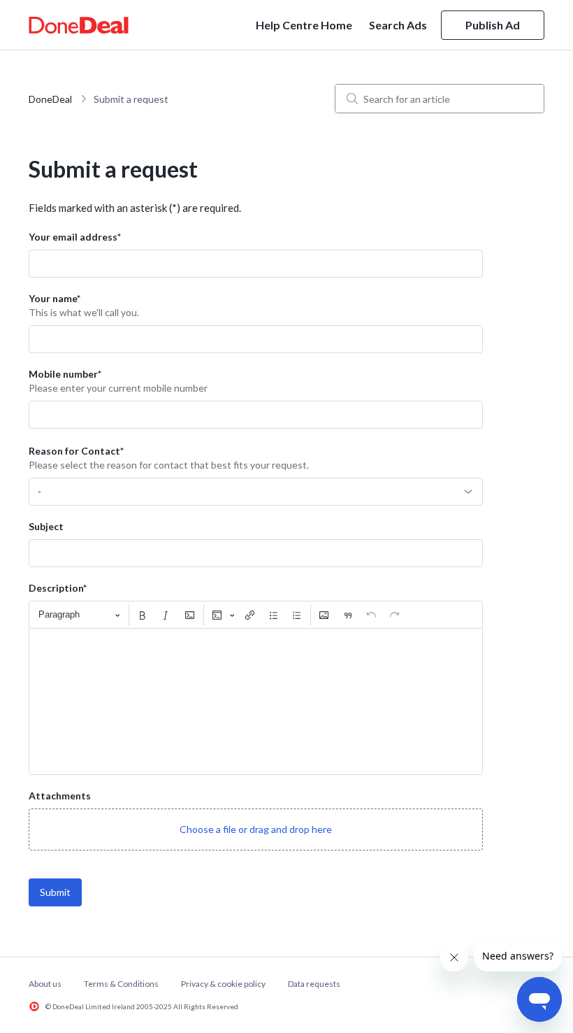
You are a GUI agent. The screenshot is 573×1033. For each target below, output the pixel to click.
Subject (46, 526)
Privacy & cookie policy (223, 983)
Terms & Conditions (121, 983)
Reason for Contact (76, 451)
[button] (256, 829)
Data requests (314, 983)
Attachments (60, 796)
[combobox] (256, 492)
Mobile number (65, 374)
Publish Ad (492, 24)
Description (58, 588)
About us (45, 983)
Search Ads (398, 24)
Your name (54, 298)
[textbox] (256, 701)
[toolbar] (255, 614)
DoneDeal (50, 99)
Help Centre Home (304, 24)
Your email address (75, 237)
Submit (55, 892)
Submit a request (131, 99)
